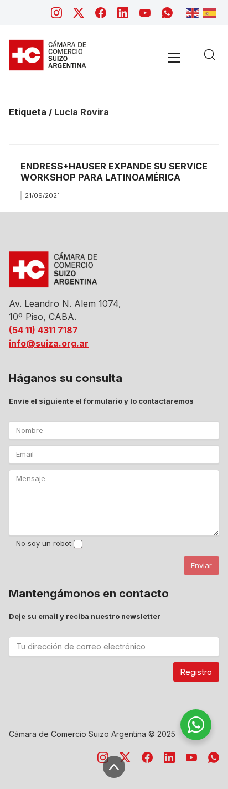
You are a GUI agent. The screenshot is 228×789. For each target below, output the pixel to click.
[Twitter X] (78, 12)
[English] (194, 12)
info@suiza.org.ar (49, 343)
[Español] (211, 12)
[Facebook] (100, 12)
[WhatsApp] (167, 12)
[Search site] (210, 55)
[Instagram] (56, 12)
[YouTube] (145, 12)
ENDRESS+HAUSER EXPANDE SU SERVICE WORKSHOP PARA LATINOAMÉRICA (114, 171)
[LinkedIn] (122, 12)
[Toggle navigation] (174, 57)
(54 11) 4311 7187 (43, 330)
